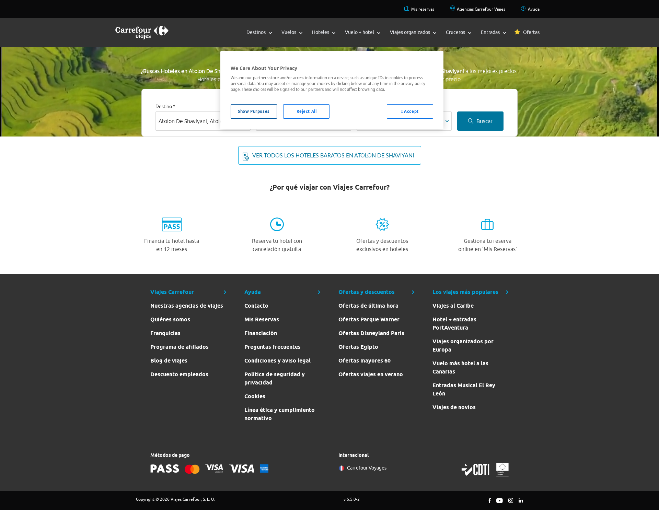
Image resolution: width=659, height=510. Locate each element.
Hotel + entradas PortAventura (454, 323)
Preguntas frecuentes (272, 347)
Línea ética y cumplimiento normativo (279, 414)
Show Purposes (253, 111)
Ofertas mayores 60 (364, 360)
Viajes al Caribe (453, 306)
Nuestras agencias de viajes (186, 306)
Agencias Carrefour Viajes (481, 9)
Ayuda (534, 9)
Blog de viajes (168, 360)
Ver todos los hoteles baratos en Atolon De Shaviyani (333, 155)
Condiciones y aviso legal (277, 360)
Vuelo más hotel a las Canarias (460, 367)
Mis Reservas (261, 319)
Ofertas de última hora (368, 306)
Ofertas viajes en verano (370, 374)
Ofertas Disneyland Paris (371, 333)
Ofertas (531, 32)
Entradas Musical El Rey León (463, 389)
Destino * (165, 106)
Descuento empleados (179, 374)
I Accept (410, 111)
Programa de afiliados (179, 347)
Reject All (307, 111)
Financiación (260, 333)
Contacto (256, 306)
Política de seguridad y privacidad (274, 378)
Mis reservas (422, 9)
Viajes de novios (454, 407)
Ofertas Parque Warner (369, 319)
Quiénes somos (170, 319)
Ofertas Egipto (358, 347)
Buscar (484, 121)
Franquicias (165, 333)
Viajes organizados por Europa (463, 345)
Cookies (254, 396)
